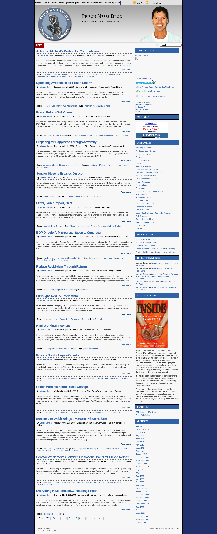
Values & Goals (105, 3)
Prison (110, 165)
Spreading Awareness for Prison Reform (64, 83)
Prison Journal (141, 188)
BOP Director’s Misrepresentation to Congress (68, 232)
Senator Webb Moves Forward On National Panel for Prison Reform (82, 457)
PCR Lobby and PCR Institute (148, 412)
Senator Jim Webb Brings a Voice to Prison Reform (71, 419)
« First (53, 518)
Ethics (138, 163)
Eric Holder (69, 197)
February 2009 (142, 488)
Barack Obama (78, 482)
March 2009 (140, 485)
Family (86, 378)
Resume (61, 3)
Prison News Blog (44, 528)
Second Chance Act (45, 260)
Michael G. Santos (141, 56)
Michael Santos (46, 87)
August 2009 (141, 470)
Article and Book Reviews (146, 151)
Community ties (95, 258)
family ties (93, 378)
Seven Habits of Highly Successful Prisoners (153, 213)
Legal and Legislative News (54, 106)
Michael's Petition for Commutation (57, 74)
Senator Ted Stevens (95, 197)
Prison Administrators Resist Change (62, 387)
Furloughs (99, 319)
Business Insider (141, 109)
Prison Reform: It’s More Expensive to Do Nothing (155, 249)
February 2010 (142, 451)
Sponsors (116, 3)
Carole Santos (46, 55)
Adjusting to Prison (50, 165)
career (89, 165)
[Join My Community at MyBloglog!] (150, 96)
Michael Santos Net (42, 3)
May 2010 (140, 442)
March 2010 (140, 448)
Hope (87, 482)
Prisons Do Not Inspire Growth (57, 355)
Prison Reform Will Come (54, 112)
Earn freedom (83, 74)
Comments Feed (154, 3)
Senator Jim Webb (103, 106)
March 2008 (140, 513)
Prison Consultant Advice (146, 240)
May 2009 (140, 479)
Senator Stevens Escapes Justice (59, 173)
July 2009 (140, 473)
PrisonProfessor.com (143, 105)
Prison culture (141, 185)
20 (87, 518)
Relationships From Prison (70, 165)
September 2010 (142, 429)
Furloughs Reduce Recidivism (57, 296)
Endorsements (86, 3)
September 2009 (142, 467)
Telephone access (61, 260)
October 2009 (141, 464)
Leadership (110, 74)
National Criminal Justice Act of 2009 (112, 449)
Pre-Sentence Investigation (147, 179)
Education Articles (143, 160)
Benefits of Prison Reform (146, 243)
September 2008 (142, 504)
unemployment (43, 167)
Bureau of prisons (79, 449)
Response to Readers (64, 290)
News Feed (140, 3)
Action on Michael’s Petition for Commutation (67, 51)
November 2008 (142, 498)
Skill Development (143, 216)
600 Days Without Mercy (145, 246)
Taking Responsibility (144, 219)
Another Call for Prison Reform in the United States (156, 252)
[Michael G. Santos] (144, 76)
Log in (177, 528)
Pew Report (103, 378)
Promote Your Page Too (143, 78)
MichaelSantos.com (143, 102)
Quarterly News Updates (53, 226)
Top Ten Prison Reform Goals (147, 222)
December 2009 (142, 457)
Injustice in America (51, 197)
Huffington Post (141, 107)
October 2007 (141, 522)
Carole (95, 165)
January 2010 (141, 454)
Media (95, 3)
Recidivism (83, 290)
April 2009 (140, 482)
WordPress (163, 528)
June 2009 (140, 476)
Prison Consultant (143, 182)
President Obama (66, 76)
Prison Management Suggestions (56, 319)
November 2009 (142, 460)
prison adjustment (121, 165)
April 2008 (140, 510)
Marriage (103, 165)
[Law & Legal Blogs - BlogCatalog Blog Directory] (156, 87)
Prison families (120, 258)
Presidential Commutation (84, 76)
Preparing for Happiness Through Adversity (66, 142)
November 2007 (142, 519)
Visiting (139, 228)
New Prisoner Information (146, 176)
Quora (137, 112)
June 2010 (140, 439)
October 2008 (141, 501)
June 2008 (140, 507)
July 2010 (140, 436)
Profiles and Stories (143, 197)
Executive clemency (97, 74)
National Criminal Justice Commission (87, 135)
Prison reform (72, 106)
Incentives (94, 482)
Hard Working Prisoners (53, 325)
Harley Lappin (107, 258)
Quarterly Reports (72, 3)
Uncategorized (142, 225)
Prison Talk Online (143, 415)
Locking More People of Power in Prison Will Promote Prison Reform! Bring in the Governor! (157, 276)
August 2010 (141, 432)
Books (54, 3)
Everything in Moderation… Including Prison (66, 491)
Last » (100, 518)
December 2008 (142, 495)
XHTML (171, 528)
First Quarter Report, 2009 (54, 203)
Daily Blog (140, 157)
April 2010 (140, 445)
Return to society (142, 210)
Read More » (126, 70)
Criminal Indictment (143, 154)
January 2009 (141, 491)
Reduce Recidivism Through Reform (61, 266)
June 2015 (140, 426)
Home (39, 45)
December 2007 (142, 516)
